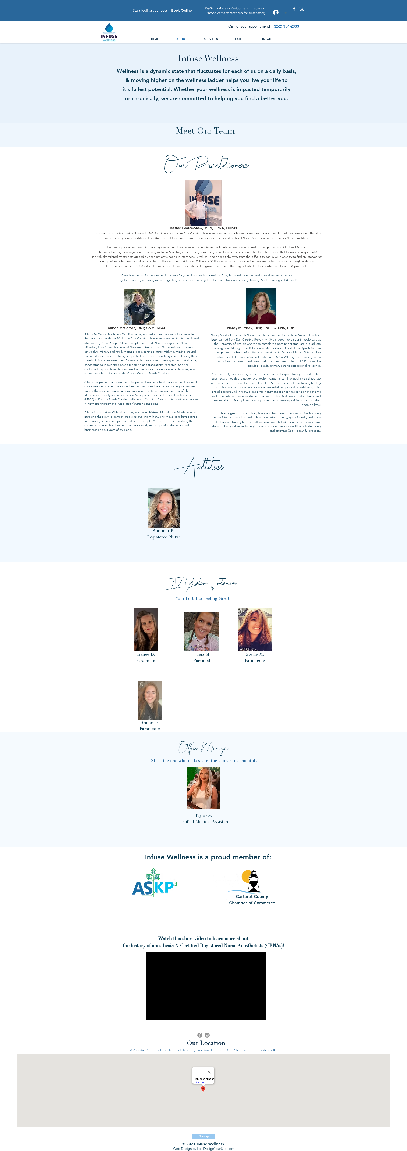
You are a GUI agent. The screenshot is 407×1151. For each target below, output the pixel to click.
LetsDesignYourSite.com (215, 1149)
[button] (216, 39)
